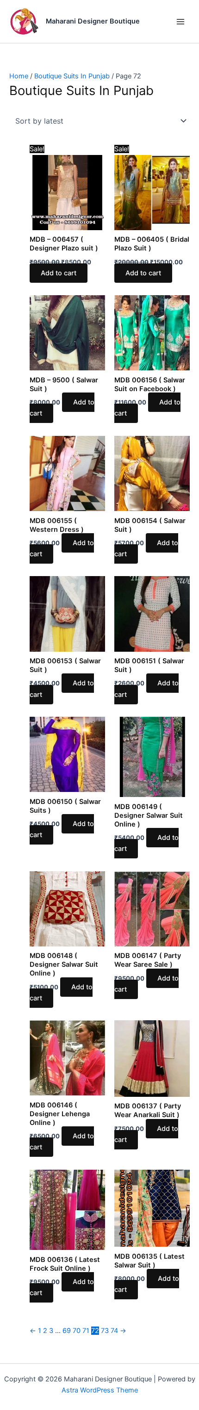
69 (66, 1331)
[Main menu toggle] (180, 21)
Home (18, 76)
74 (114, 1331)
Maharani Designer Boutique (93, 21)
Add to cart (58, 273)
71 (85, 1331)
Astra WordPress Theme (100, 1390)
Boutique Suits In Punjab (72, 76)
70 (77, 1331)
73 (105, 1331)
